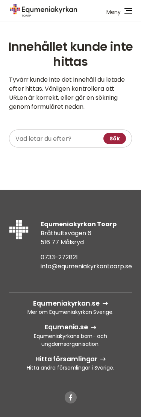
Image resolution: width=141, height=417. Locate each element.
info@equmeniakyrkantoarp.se (86, 266)
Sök (114, 138)
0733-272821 (59, 257)
